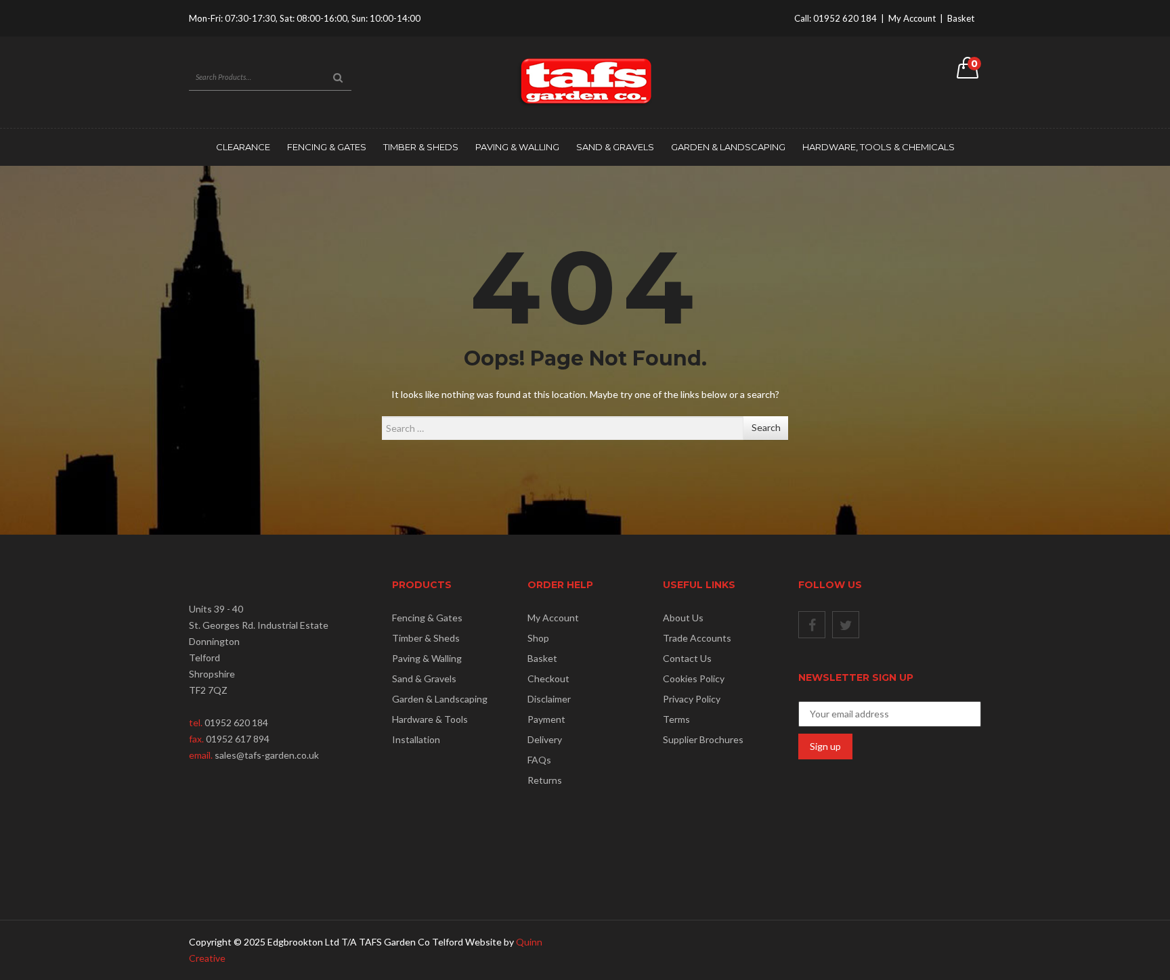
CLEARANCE (243, 146)
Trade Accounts (697, 638)
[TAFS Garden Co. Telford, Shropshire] (585, 81)
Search (766, 427)
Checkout (548, 678)
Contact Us (687, 658)
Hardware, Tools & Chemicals (878, 146)
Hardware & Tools (430, 719)
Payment (546, 719)
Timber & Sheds (420, 146)
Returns (544, 780)
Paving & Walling (517, 146)
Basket (960, 18)
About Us (683, 617)
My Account (912, 18)
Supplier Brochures (703, 739)
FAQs (539, 759)
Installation (416, 739)
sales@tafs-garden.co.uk (267, 755)
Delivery (544, 739)
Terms (676, 719)
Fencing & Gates (326, 146)
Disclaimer (549, 699)
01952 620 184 (845, 18)
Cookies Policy (693, 678)
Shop (538, 638)
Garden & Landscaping (728, 146)
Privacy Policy (691, 699)
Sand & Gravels (615, 146)
